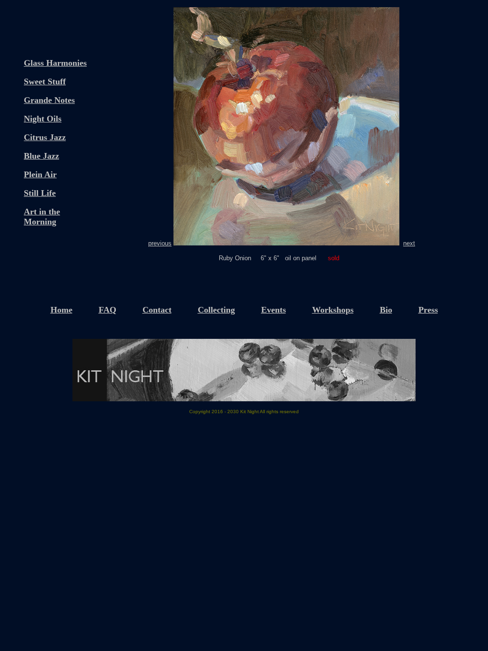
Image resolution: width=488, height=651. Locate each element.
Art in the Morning (42, 216)
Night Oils (42, 118)
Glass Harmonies (55, 63)
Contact (157, 310)
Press (428, 310)
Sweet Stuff (45, 81)
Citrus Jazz (45, 137)
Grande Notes (49, 100)
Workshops (333, 310)
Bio (386, 310)
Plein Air (40, 174)
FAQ (107, 310)
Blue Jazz (41, 156)
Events (273, 310)
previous (160, 243)
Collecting (216, 310)
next (409, 243)
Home (61, 310)
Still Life (40, 193)
